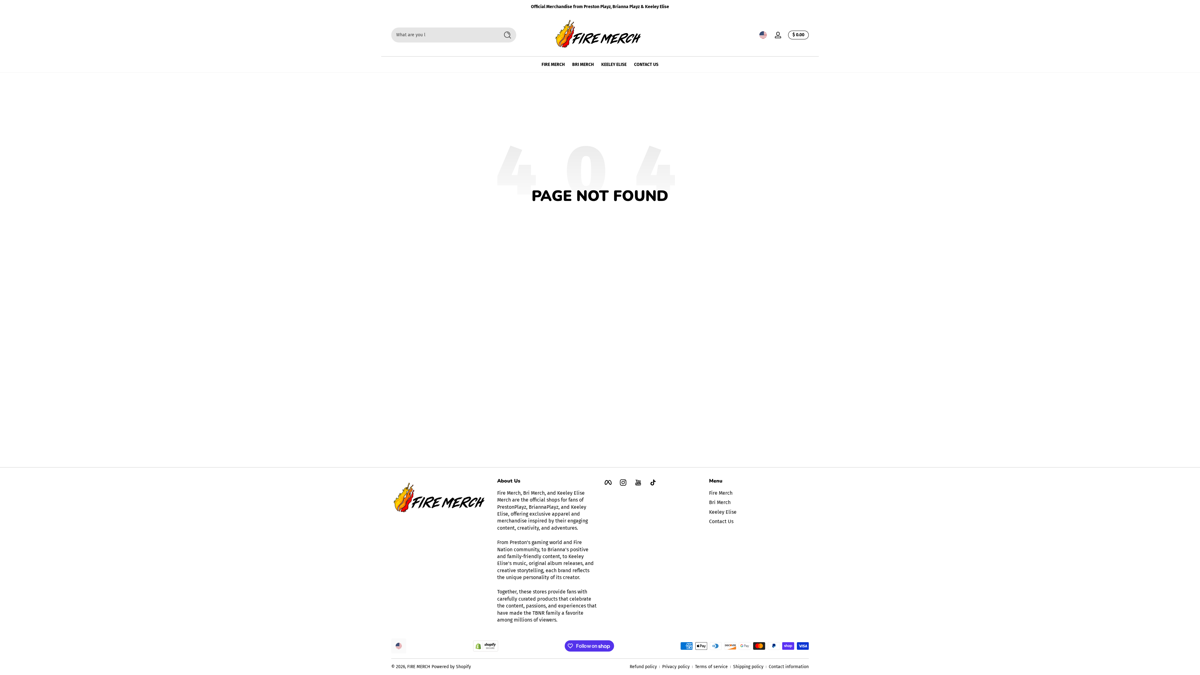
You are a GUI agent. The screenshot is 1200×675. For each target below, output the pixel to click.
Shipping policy (748, 666)
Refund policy (643, 666)
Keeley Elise (723, 512)
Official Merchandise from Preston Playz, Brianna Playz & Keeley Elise (600, 6)
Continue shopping (595, 218)
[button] (763, 35)
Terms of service (711, 666)
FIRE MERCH (418, 666)
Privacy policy (676, 666)
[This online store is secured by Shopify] (485, 646)
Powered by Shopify (451, 666)
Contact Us (721, 521)
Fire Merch (720, 493)
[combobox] (443, 35)
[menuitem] (759, 493)
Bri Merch (720, 502)
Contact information (789, 666)
